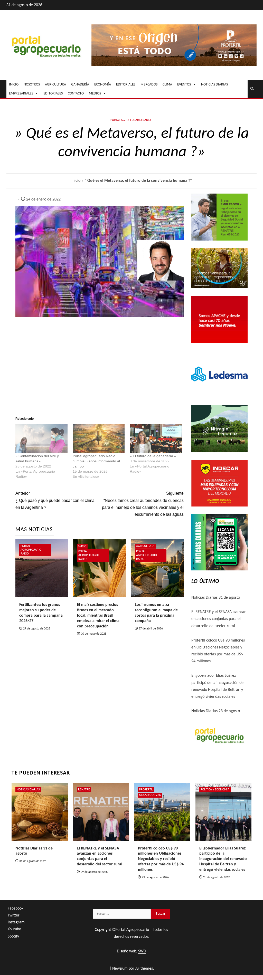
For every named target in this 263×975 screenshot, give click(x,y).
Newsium (120, 969)
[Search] (252, 89)
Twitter (14, 915)
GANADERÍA (80, 85)
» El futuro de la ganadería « (153, 456)
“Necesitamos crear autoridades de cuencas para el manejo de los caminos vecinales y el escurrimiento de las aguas (142, 504)
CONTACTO (76, 93)
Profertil (146, 789)
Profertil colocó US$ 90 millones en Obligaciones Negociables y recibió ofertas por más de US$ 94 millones (161, 859)
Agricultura (145, 546)
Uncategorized (150, 795)
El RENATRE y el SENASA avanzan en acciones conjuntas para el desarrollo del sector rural (218, 619)
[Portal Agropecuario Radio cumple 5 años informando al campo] (99, 439)
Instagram (16, 922)
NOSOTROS (32, 85)
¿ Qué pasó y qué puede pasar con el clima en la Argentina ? (55, 500)
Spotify (13, 936)
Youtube (14, 929)
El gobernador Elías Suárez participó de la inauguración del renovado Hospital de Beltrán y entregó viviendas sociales (223, 859)
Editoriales (53, 93)
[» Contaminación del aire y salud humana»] (41, 439)
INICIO (13, 85)
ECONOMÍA (102, 85)
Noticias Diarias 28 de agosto (215, 711)
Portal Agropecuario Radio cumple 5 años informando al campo (96, 461)
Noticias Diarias (28, 789)
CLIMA (167, 85)
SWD (142, 951)
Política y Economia (215, 789)
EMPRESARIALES (21, 93)
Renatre (84, 789)
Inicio (75, 181)
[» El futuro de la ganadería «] (156, 439)
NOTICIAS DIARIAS (214, 85)
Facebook (15, 908)
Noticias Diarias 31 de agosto (215, 598)
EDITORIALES (125, 85)
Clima (82, 546)
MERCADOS (148, 85)
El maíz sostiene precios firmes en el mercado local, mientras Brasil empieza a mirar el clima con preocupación (98, 615)
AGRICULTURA (55, 85)
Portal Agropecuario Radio (130, 120)
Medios (95, 93)
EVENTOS (184, 85)
